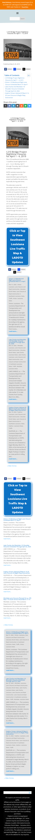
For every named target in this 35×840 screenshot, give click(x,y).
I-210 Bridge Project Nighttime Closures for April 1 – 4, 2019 (14, 79)
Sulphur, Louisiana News (16, 426)
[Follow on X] (24, 69)
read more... (13, 331)
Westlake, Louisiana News (21, 699)
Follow (9, 69)
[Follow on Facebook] (5, 69)
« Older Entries (12, 466)
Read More (25, 7)
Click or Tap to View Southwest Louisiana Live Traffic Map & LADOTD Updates (17, 246)
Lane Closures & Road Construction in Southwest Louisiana (17, 294)
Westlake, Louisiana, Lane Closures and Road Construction (17, 348)
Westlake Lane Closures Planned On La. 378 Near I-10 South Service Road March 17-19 (17, 598)
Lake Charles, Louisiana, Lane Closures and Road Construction (17, 357)
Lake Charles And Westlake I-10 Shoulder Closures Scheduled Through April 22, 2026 (15, 89)
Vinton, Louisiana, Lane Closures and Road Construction (17, 287)
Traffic (10, 298)
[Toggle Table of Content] (28, 75)
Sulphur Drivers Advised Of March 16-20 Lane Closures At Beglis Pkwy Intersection (17, 95)
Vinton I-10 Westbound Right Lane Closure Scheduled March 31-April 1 (16, 83)
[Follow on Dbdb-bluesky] (14, 69)
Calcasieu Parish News (12, 640)
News (22, 296)
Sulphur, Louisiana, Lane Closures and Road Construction (17, 414)
